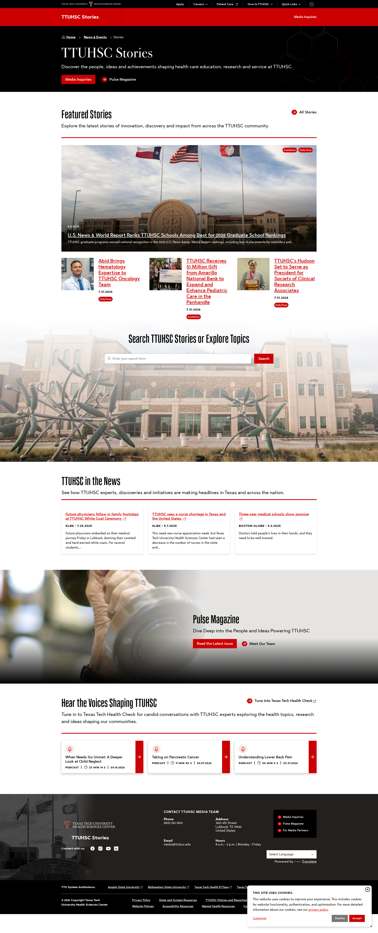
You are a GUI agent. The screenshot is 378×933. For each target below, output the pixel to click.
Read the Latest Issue (215, 643)
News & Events (95, 37)
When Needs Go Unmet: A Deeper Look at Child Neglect (100, 747)
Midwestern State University (167, 887)
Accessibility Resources (177, 906)
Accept (357, 918)
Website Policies (143, 906)
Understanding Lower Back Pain (260, 744)
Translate (309, 861)
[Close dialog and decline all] (367, 889)
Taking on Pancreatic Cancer (171, 744)
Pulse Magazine (122, 79)
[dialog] (309, 906)
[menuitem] (180, 4)
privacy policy (318, 910)
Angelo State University (124, 887)
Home (71, 37)
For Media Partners (295, 830)
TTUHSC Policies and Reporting (226, 900)
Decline (340, 918)
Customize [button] (259, 918)
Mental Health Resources (218, 906)
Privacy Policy (141, 900)
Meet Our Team (262, 644)
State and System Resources (178, 900)
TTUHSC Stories (80, 17)
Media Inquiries (78, 79)
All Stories (308, 112)
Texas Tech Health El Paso (212, 887)
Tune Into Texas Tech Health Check (283, 701)
